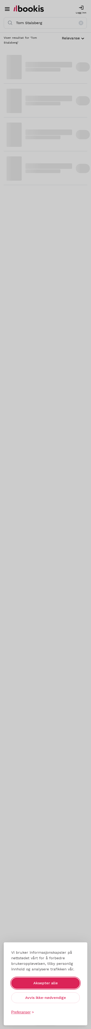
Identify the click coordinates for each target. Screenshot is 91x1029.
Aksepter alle (45, 983)
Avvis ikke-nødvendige (45, 997)
